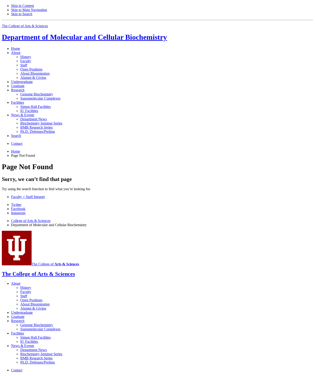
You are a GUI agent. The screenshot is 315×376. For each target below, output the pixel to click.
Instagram (18, 213)
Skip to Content (22, 6)
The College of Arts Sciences (25, 26)
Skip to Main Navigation (29, 10)
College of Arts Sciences (31, 221)
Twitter (16, 205)
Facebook (18, 209)
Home (15, 48)
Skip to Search (21, 14)
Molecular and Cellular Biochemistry (84, 37)
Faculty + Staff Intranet (28, 197)
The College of (55, 264)
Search (16, 136)
